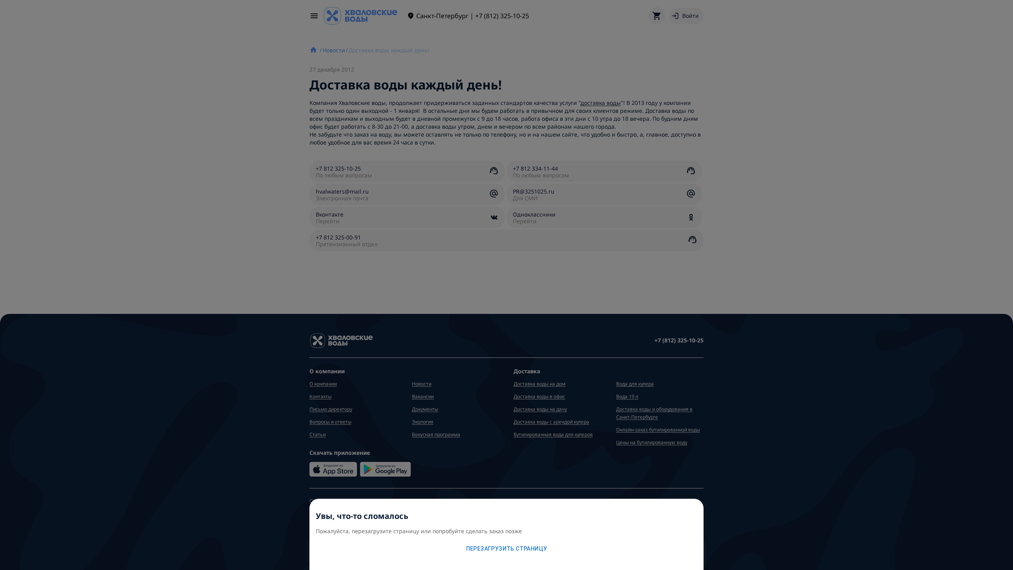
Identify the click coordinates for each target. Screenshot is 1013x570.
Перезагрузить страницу (506, 548)
